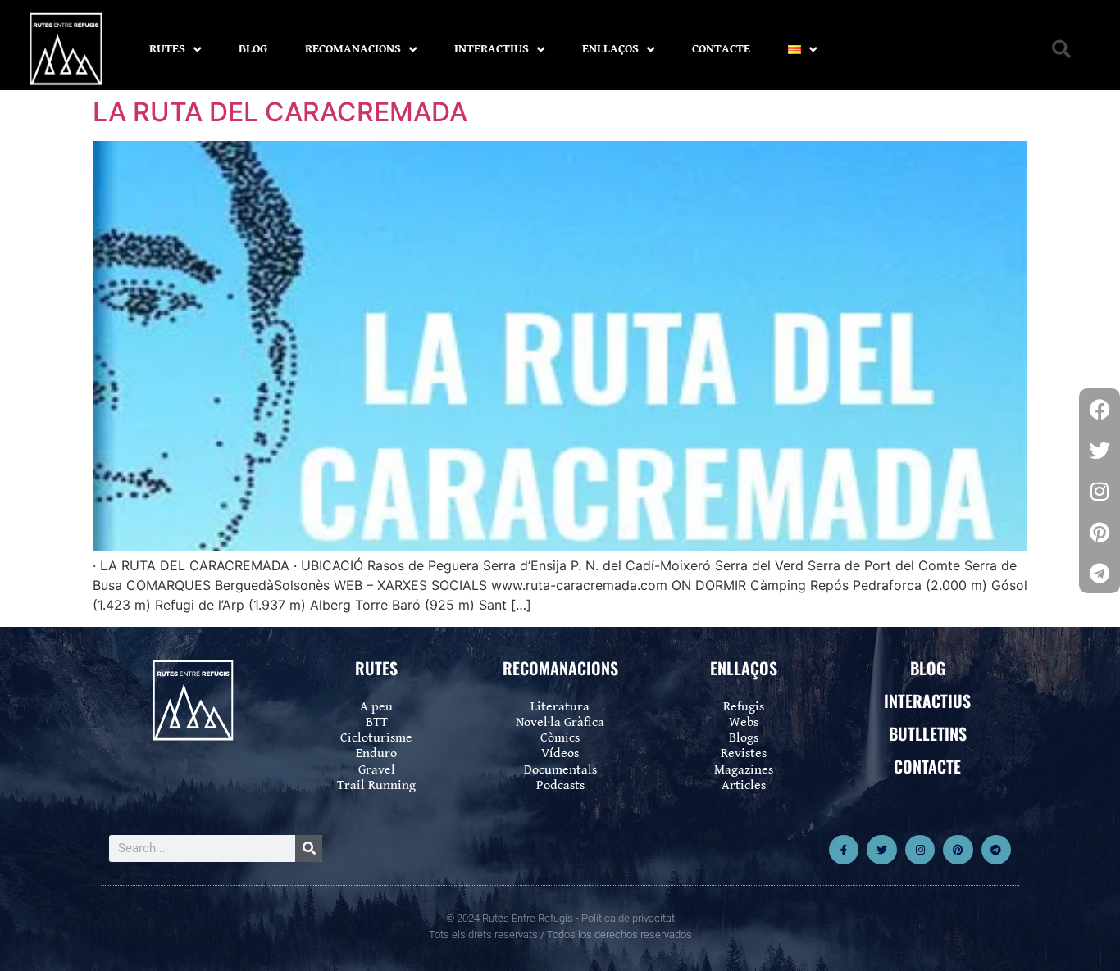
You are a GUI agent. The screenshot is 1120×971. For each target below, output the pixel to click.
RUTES (167, 49)
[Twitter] (881, 849)
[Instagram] (920, 849)
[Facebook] (1099, 408)
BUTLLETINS (928, 733)
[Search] (308, 848)
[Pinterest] (957, 849)
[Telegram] (996, 849)
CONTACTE (721, 49)
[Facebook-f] (843, 849)
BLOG (253, 49)
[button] (1061, 49)
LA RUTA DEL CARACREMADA (280, 112)
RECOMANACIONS (353, 49)
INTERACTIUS (491, 49)
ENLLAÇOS (610, 49)
